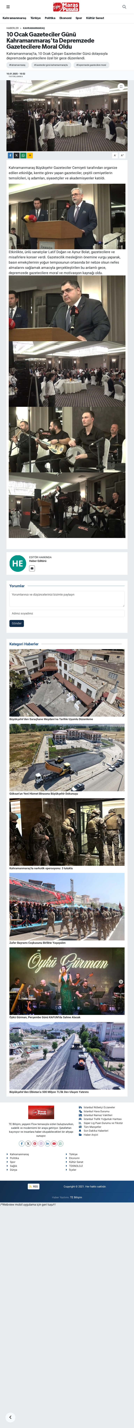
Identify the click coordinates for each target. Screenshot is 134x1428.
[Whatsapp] (60, 1143)
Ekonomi (65, 18)
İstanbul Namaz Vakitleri (98, 1115)
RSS (35, 1186)
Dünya (13, 1169)
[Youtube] (54, 1143)
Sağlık (13, 1166)
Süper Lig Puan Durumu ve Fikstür (103, 1123)
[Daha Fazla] (30, 155)
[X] (28, 1143)
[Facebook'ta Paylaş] (10, 155)
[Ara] (124, 7)
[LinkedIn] (47, 1143)
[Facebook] (22, 1143)
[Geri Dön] (10, 1417)
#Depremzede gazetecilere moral (91, 65)
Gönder (17, 623)
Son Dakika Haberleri (96, 1130)
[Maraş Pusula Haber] (66, 7)
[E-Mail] (32, 568)
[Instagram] (41, 1143)
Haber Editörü (37, 561)
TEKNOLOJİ (76, 1166)
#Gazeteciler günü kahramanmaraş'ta (51, 65)
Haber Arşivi (91, 1134)
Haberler (12, 28)
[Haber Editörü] (17, 563)
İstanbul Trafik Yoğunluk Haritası (103, 1119)
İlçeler (72, 1169)
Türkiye (35, 18)
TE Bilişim (76, 1197)
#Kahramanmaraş (17, 65)
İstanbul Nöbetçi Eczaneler (99, 1107)
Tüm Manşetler (92, 1126)
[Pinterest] (35, 1143)
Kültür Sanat (95, 18)
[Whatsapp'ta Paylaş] (23, 155)
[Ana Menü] (8, 7)
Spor (79, 18)
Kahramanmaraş (14, 18)
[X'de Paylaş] (17, 155)
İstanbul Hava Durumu (96, 1111)
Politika (50, 18)
